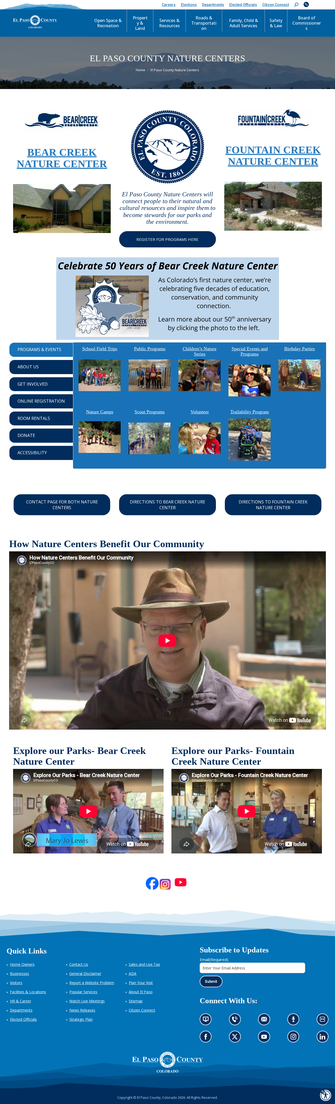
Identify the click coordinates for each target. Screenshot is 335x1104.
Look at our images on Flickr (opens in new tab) (324, 1021)
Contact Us (78, 964)
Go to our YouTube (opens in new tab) (265, 1038)
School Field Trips (99, 348)
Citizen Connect (142, 1010)
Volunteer (200, 411)
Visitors (16, 982)
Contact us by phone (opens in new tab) (236, 1021)
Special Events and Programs (250, 351)
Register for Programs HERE (167, 239)
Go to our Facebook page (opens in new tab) (207, 1038)
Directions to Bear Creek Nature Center (167, 505)
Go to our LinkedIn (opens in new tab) (323, 1038)
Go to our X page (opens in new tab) (236, 1038)
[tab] (41, 350)
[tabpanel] (199, 405)
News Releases (82, 1010)
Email (214, 959)
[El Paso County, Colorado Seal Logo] (167, 1062)
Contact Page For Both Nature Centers (62, 505)
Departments (21, 1010)
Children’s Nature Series (199, 351)
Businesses (19, 973)
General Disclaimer (85, 973)
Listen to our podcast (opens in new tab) (294, 1021)
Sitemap (136, 1000)
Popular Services (83, 991)
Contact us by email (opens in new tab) (265, 1021)
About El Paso (141, 991)
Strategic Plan (81, 1019)
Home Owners (22, 964)
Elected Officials (23, 1019)
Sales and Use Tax (144, 964)
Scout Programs (150, 411)
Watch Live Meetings (87, 1000)
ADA (132, 973)
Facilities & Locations (28, 991)
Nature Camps (99, 411)
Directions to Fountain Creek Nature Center (273, 505)
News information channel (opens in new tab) (207, 1021)
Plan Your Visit (141, 982)
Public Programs (149, 348)
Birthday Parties (299, 348)
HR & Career (20, 1000)
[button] (296, 4)
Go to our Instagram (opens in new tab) (295, 1038)
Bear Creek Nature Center (62, 158)
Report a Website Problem (91, 982)
